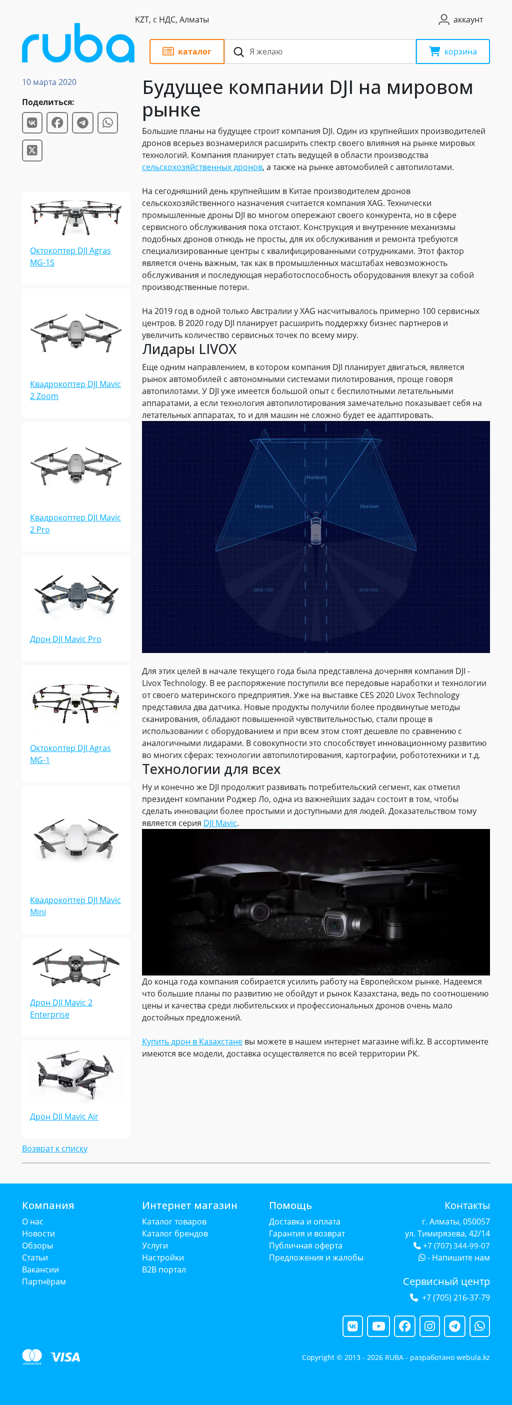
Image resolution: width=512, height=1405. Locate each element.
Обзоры (37, 1245)
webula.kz (473, 1357)
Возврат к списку (55, 1148)
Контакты (467, 1205)
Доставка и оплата (304, 1221)
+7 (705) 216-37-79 (456, 1297)
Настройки (163, 1257)
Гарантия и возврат (307, 1233)
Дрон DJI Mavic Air (64, 1116)
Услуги (155, 1245)
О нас (33, 1221)
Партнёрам (44, 1281)
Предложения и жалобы (316, 1257)
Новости (38, 1233)
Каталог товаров (174, 1221)
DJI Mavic (220, 823)
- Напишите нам (458, 1257)
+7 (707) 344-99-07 (456, 1245)
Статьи (35, 1257)
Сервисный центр (446, 1281)
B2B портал (164, 1269)
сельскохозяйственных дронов (202, 167)
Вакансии (40, 1269)
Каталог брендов (175, 1233)
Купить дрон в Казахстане (192, 1041)
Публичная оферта (305, 1245)
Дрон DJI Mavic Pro (66, 639)
